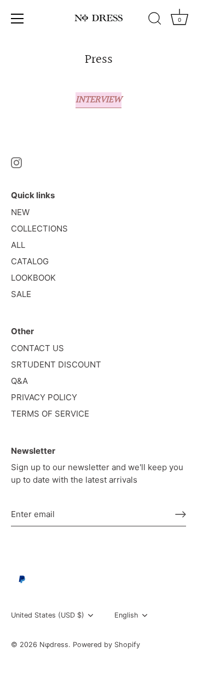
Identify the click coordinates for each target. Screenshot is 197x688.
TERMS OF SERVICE (50, 413)
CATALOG (30, 261)
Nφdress (53, 644)
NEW (20, 212)
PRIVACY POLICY (44, 397)
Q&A (19, 381)
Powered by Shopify (106, 644)
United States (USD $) (47, 615)
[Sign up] (180, 514)
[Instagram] (16, 162)
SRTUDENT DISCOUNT (56, 364)
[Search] (155, 20)
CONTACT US (37, 348)
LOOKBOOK (33, 277)
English (126, 615)
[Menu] (17, 19)
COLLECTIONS (39, 228)
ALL (18, 245)
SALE (21, 294)
